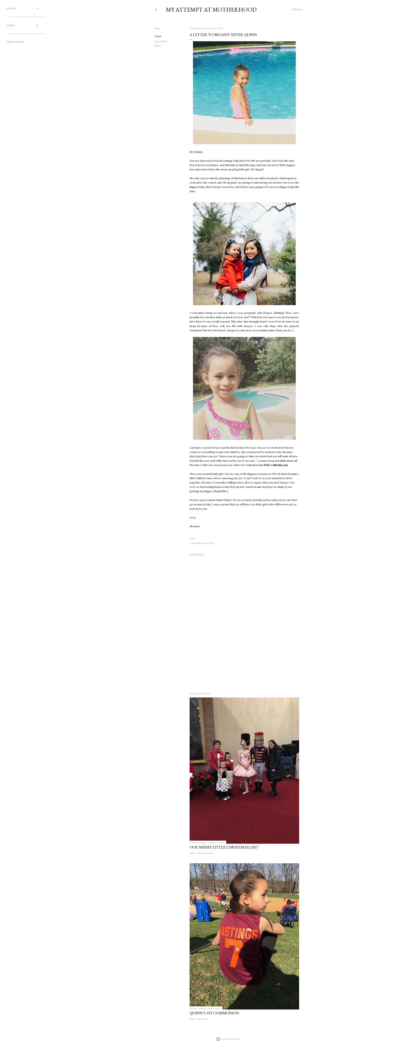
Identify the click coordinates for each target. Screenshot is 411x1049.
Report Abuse (15, 41)
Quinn (157, 45)
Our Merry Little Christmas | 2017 (224, 847)
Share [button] (157, 28)
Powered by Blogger (230, 1039)
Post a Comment (205, 853)
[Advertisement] (244, 661)
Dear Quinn (160, 41)
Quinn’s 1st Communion (214, 1012)
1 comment (202, 1019)
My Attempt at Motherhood (211, 9)
